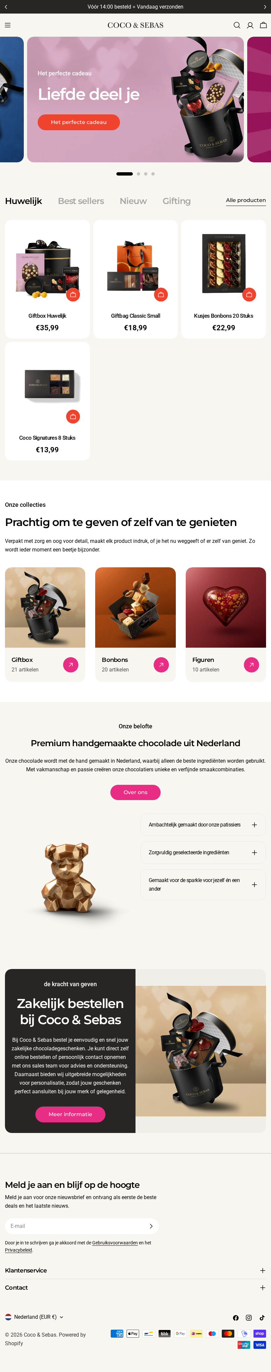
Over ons (135, 792)
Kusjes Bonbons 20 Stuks (223, 315)
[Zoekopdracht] (237, 25)
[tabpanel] (135, 340)
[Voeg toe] (73, 295)
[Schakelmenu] (7, 25)
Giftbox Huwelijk (47, 315)
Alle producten (246, 200)
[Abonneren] (151, 1226)
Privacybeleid (18, 1250)
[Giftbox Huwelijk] (47, 262)
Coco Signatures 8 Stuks (47, 437)
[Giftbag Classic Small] (135, 262)
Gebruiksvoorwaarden (115, 1243)
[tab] (23, 201)
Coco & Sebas (40, 1335)
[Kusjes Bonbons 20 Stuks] (223, 262)
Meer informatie (70, 1114)
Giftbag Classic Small (135, 315)
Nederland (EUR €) (35, 1317)
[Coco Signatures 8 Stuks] (47, 384)
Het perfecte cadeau (79, 122)
